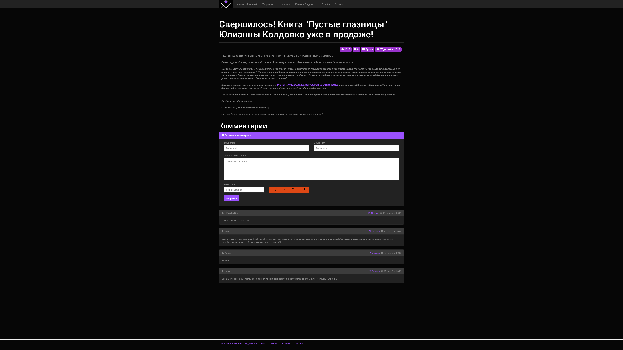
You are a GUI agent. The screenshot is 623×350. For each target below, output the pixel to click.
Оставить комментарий (237, 135)
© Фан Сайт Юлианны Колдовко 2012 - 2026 (243, 343)
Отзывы (339, 4)
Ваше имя (319, 142)
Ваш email (229, 142)
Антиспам (229, 184)
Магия (285, 4)
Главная (273, 343)
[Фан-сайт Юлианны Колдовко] (226, 4)
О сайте (326, 4)
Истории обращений (246, 4)
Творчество (268, 4)
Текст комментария (235, 155)
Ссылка (374, 213)
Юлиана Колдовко (305, 4)
